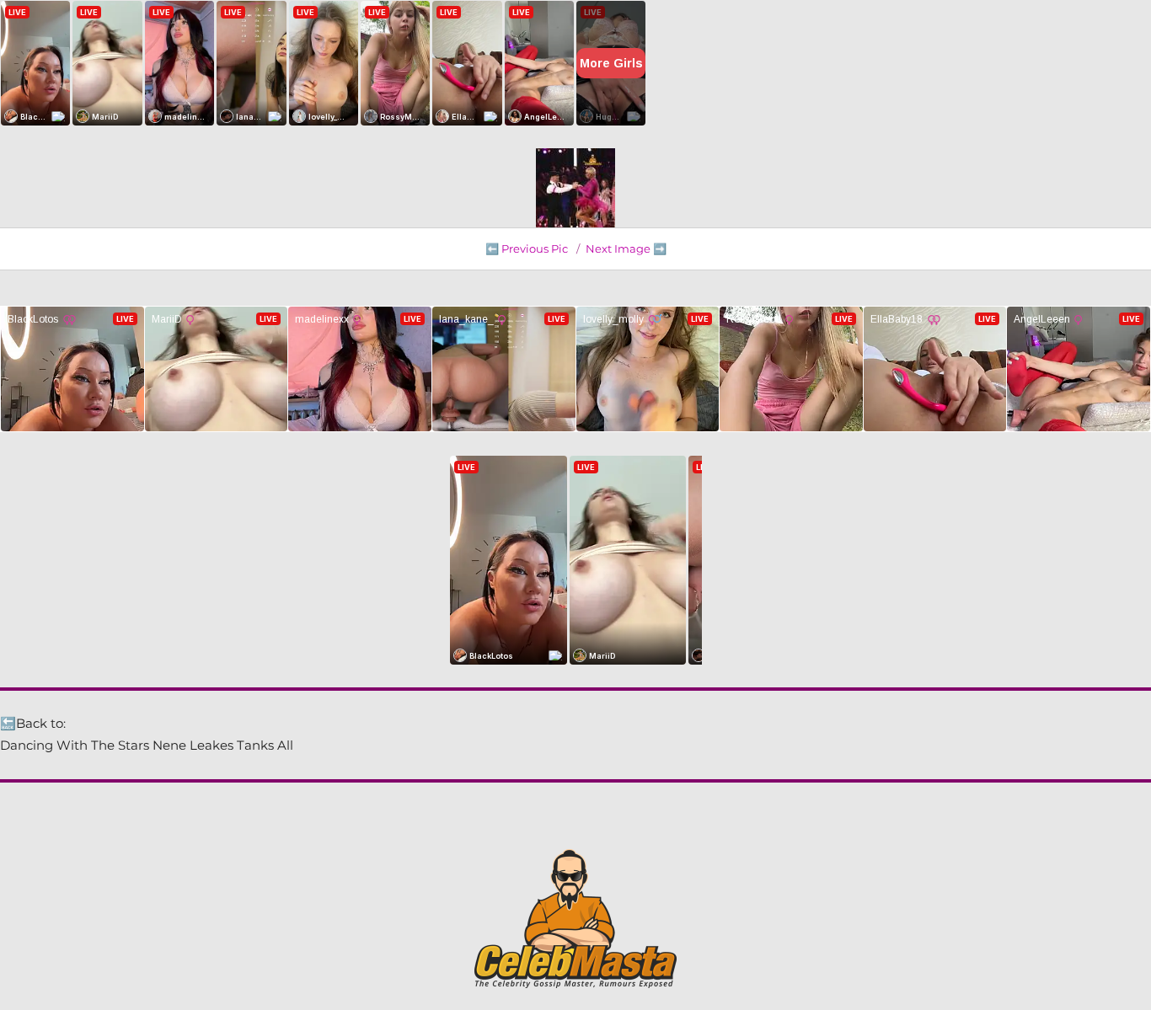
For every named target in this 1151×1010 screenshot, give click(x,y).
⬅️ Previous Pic (526, 248)
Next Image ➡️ (626, 248)
